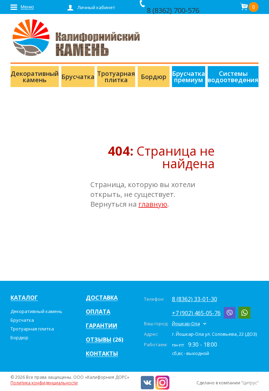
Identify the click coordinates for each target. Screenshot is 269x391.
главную (152, 204)
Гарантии (101, 326)
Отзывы (98, 340)
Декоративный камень (36, 311)
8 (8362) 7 (162, 10)
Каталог (24, 298)
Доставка (102, 298)
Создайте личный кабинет (96, 107)
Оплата (98, 312)
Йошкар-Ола (186, 323)
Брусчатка (22, 320)
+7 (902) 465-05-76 (196, 313)
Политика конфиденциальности (44, 383)
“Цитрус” (249, 383)
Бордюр (19, 337)
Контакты (102, 354)
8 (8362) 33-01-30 (194, 299)
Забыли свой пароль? (90, 97)
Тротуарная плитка (32, 329)
